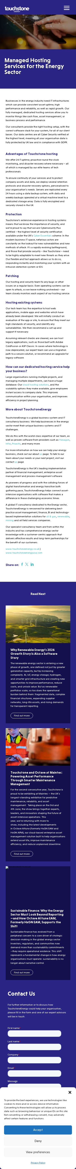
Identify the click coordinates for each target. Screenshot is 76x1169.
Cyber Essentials (42, 235)
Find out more (22, 715)
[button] (70, 1092)
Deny (38, 1141)
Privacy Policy (38, 1162)
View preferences (38, 1152)
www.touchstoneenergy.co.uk (22, 548)
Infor (8, 443)
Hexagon (64, 439)
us (40, 453)
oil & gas (51, 516)
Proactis (16, 443)
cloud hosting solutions (36, 384)
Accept (38, 1130)
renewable (63, 516)
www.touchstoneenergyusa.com (24, 552)
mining (10, 520)
